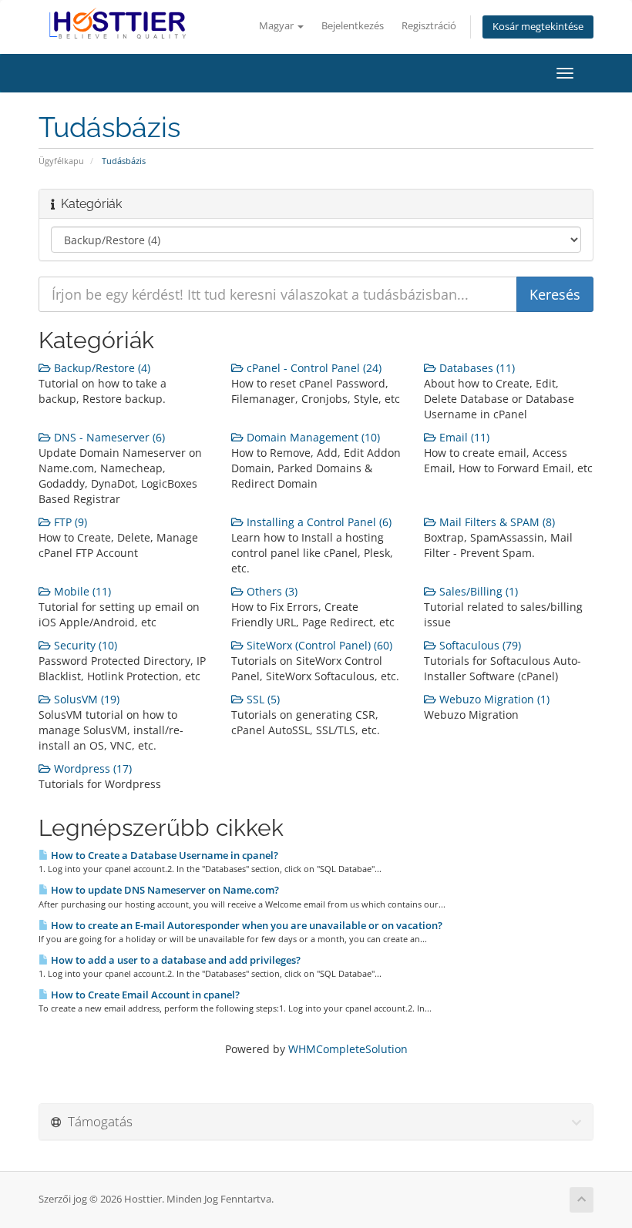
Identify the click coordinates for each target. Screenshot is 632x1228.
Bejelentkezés (352, 25)
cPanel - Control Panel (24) (313, 368)
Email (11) (462, 437)
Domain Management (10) (312, 437)
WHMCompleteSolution (348, 1049)
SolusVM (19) (85, 699)
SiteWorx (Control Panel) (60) (318, 645)
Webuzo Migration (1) (493, 699)
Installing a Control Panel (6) (318, 522)
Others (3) (271, 591)
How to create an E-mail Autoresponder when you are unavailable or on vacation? (245, 925)
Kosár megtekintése (537, 26)
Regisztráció (429, 25)
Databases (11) (475, 368)
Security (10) (84, 645)
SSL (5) (262, 699)
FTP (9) (69, 522)
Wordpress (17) (91, 768)
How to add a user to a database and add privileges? (175, 960)
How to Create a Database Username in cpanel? (163, 855)
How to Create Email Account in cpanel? (144, 995)
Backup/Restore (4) (100, 368)
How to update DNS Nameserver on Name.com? (164, 890)
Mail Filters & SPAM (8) (495, 522)
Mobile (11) (81, 591)
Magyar (277, 25)
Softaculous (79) (478, 645)
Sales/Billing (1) (477, 591)
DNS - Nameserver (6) (108, 437)
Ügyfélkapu (61, 160)
